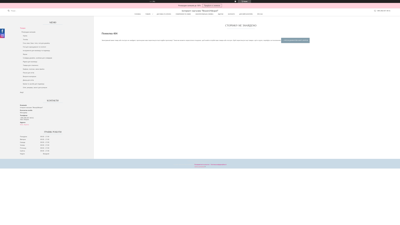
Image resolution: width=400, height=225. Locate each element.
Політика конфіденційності (219, 164)
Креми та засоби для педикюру (33, 84)
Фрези (25, 54)
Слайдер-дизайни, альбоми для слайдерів (37, 58)
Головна (137, 14)
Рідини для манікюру (30, 61)
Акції (21, 92)
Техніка (25, 39)
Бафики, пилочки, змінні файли (33, 69)
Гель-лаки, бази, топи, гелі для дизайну (36, 43)
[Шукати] (8, 10)
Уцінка (25, 36)
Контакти (231, 14)
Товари (148, 14)
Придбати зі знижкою (212, 5)
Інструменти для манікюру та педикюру (36, 50)
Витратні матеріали (29, 76)
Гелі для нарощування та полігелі (34, 47)
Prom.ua (210, 161)
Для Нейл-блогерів (246, 14)
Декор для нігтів (28, 80)
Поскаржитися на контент (202, 164)
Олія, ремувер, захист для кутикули (35, 87)
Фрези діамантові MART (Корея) (296, 40)
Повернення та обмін (183, 14)
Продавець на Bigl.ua (200, 162)
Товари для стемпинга (30, 65)
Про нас (260, 14)
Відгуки (220, 14)
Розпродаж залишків (28, 32)
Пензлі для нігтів (28, 73)
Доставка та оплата (164, 14)
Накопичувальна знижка (204, 14)
